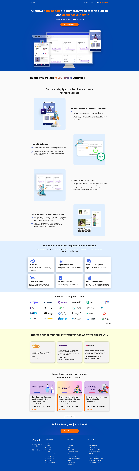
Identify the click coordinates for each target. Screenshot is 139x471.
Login (97, 2)
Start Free (105, 2)
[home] (35, 2)
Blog (92, 2)
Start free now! (69, 24)
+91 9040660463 (37, 444)
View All (69, 417)
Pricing (86, 2)
